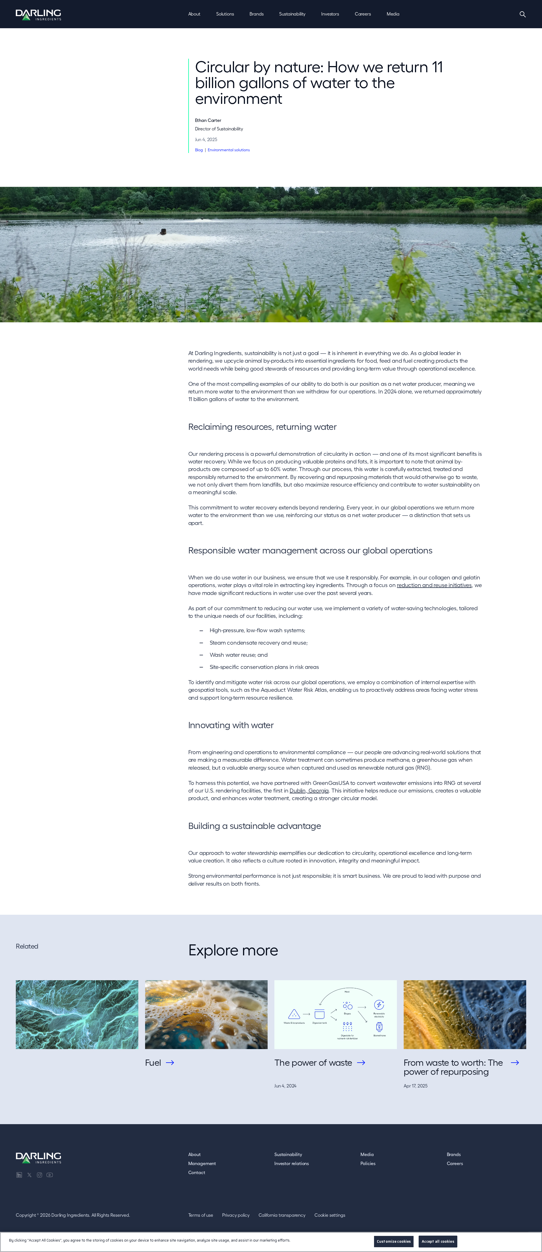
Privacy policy (236, 1215)
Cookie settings (329, 1215)
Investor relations (291, 1163)
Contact (196, 1172)
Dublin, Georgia (309, 790)
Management (202, 1163)
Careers (455, 1163)
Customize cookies (394, 1241)
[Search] (522, 14)
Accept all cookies (438, 1241)
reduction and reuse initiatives (434, 585)
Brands (454, 1154)
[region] (271, 1242)
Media (366, 1154)
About (194, 1154)
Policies (367, 1163)
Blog (199, 150)
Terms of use (200, 1215)
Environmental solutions (229, 150)
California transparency (282, 1215)
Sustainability (288, 1154)
